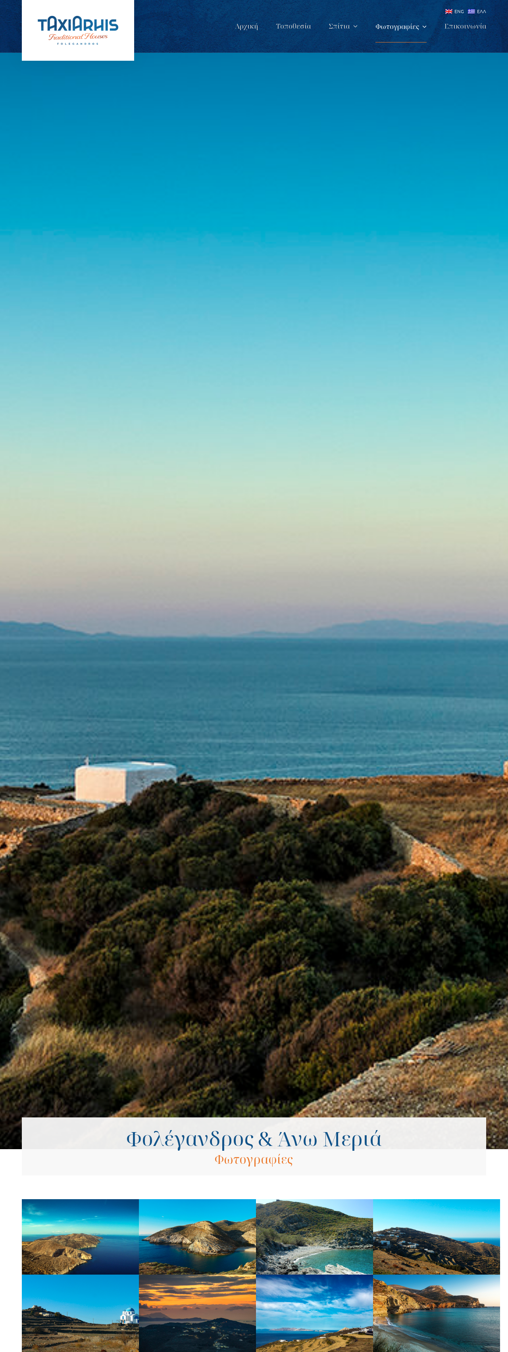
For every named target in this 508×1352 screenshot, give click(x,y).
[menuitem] (452, 11)
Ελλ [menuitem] (481, 11)
